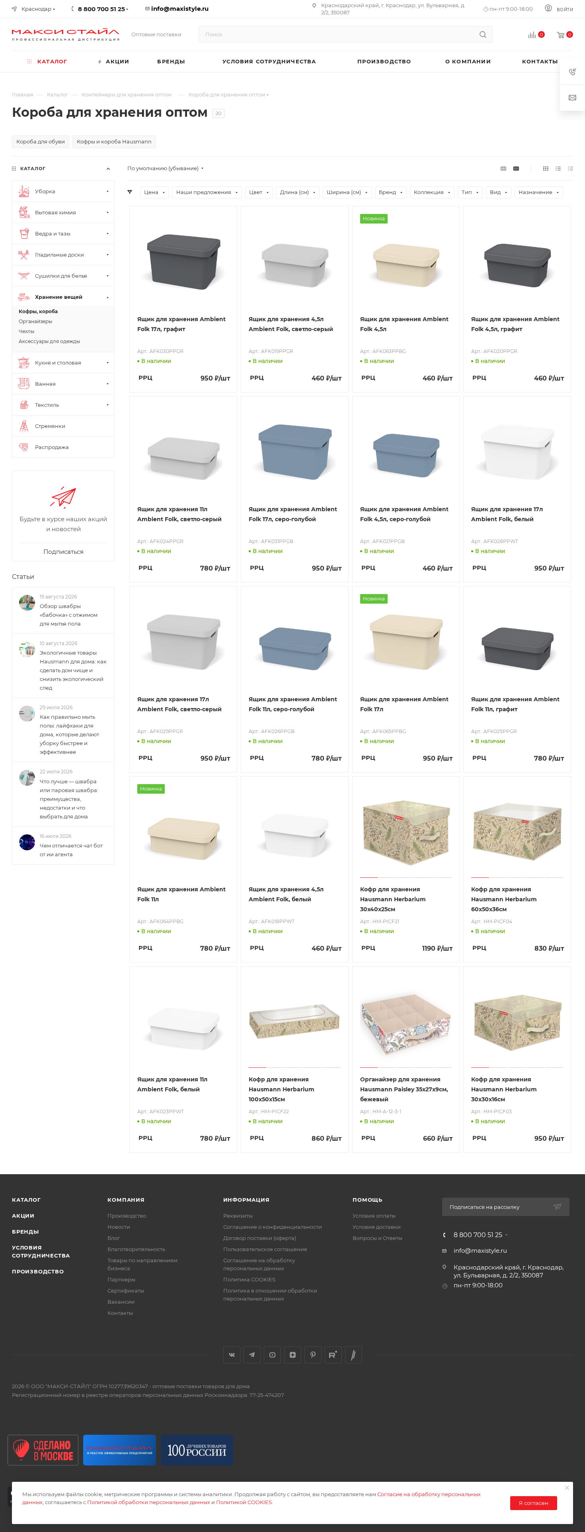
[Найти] (483, 34)
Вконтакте (231, 1354)
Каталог (26, 1200)
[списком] (558, 168)
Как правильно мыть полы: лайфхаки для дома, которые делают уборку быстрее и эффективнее (69, 734)
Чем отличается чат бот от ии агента (71, 849)
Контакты (120, 1313)
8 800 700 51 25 (478, 1235)
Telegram (252, 1354)
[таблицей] (570, 168)
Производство (38, 1271)
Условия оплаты (374, 1215)
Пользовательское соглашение (265, 1249)
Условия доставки (377, 1227)
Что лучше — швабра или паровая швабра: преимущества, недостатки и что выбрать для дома (69, 799)
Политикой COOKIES (244, 1502)
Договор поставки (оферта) (259, 1238)
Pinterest (313, 1354)
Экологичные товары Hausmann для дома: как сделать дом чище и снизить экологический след (73, 670)
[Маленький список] (503, 168)
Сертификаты (125, 1290)
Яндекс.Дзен (292, 1354)
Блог (113, 1238)
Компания (125, 1200)
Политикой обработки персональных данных (148, 1502)
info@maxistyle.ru (180, 8)
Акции (23, 1215)
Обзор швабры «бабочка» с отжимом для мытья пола (69, 615)
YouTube (272, 1354)
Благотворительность (136, 1249)
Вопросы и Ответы (377, 1238)
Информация (246, 1200)
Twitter (353, 1354)
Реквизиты (238, 1215)
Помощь (367, 1200)
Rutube (333, 1354)
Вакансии (121, 1302)
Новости (118, 1227)
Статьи (23, 577)
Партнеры (121, 1279)
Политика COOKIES (249, 1279)
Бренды (25, 1231)
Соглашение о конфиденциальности (272, 1227)
